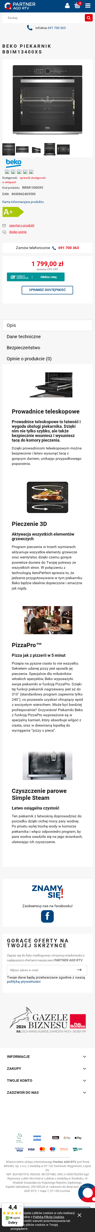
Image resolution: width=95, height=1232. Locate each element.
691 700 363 (57, 28)
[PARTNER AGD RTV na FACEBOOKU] (47, 918)
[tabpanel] (47, 615)
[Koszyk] (77, 5)
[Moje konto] (67, 5)
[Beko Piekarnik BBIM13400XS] (8, 149)
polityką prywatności (24, 981)
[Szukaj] (89, 17)
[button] (87, 5)
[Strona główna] (32, 6)
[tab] (47, 325)
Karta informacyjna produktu (23, 202)
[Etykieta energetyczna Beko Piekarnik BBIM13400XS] (13, 212)
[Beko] (13, 163)
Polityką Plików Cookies (48, 1217)
